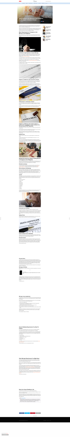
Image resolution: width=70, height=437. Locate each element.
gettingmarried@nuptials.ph (48, 1)
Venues (48, 420)
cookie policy (7, 433)
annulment (27, 124)
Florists (50, 420)
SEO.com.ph (27, 420)
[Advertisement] (30, 407)
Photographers (44, 420)
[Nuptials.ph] (35, 1)
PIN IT (30, 44)
